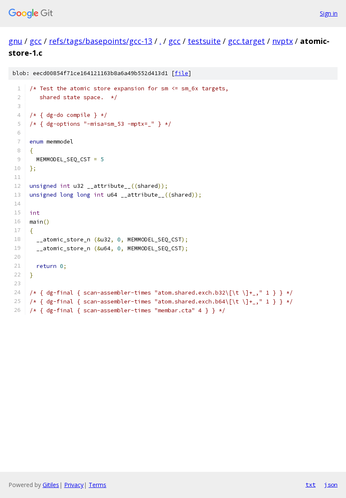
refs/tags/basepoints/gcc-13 (100, 41)
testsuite (204, 41)
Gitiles (51, 485)
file (181, 73)
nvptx (282, 41)
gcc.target (246, 41)
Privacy (74, 485)
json (331, 484)
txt (310, 484)
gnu (15, 41)
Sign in (329, 13)
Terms (97, 485)
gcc (36, 41)
